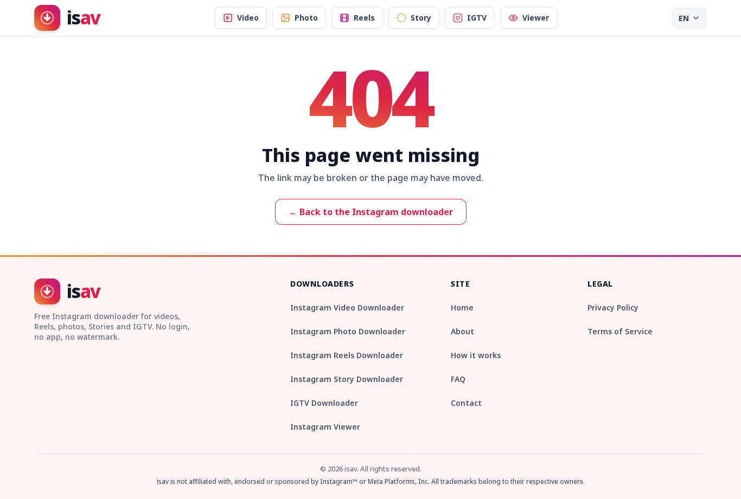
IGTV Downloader (324, 403)
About (462, 331)
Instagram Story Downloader (346, 379)
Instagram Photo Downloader (347, 331)
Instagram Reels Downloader (346, 355)
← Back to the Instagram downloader (371, 212)
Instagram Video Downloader (347, 307)
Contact (466, 403)
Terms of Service (620, 331)
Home (462, 307)
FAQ (458, 379)
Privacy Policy (612, 307)
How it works (476, 355)
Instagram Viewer (325, 427)
